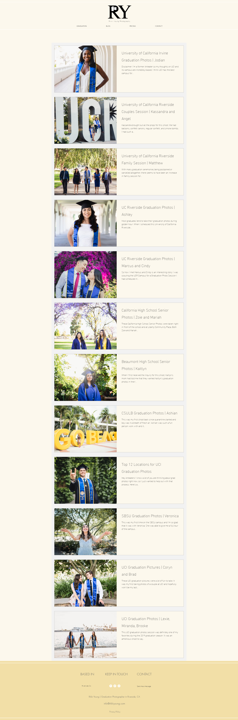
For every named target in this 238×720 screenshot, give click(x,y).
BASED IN (87, 674)
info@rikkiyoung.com (114, 703)
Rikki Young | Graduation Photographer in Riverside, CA (114, 696)
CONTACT (144, 674)
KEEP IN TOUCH (116, 674)
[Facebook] (114, 686)
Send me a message (144, 686)
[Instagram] (119, 686)
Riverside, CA (86, 685)
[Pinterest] (110, 686)
